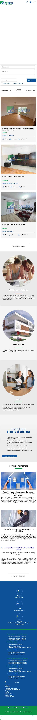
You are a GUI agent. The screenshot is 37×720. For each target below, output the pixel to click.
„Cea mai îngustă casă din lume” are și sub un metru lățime (18, 530)
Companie (7, 691)
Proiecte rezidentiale (11, 688)
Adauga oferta (9, 693)
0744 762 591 (19, 597)
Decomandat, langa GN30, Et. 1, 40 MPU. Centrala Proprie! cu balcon (18, 129)
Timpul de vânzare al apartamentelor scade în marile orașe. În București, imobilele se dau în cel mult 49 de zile (18, 493)
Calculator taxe (9, 696)
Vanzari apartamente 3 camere (17, 639)
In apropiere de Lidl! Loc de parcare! (14, 224)
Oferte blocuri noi (30, 90)
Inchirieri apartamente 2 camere (17, 662)
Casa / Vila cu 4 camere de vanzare (13, 176)
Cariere (18, 399)
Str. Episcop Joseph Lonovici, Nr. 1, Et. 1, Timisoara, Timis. (19, 623)
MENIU (33, 2)
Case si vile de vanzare (14, 646)
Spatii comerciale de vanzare (16, 652)
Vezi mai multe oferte (18, 246)
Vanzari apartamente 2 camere (17, 638)
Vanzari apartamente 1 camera (17, 636)
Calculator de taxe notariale (18, 290)
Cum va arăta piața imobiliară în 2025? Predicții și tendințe (18, 553)
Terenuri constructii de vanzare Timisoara (20, 647)
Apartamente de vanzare (15, 644)
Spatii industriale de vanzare (16, 654)
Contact (7, 692)
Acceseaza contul (9, 456)
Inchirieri (7, 686)
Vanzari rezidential (6, 90)
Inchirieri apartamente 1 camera (17, 660)
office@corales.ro (19, 610)
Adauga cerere (9, 695)
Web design (23, 711)
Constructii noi (6, 83)
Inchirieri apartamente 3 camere (17, 663)
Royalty (30, 711)
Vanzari (7, 685)
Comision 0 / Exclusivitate (18, 83)
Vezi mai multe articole (18, 576)
